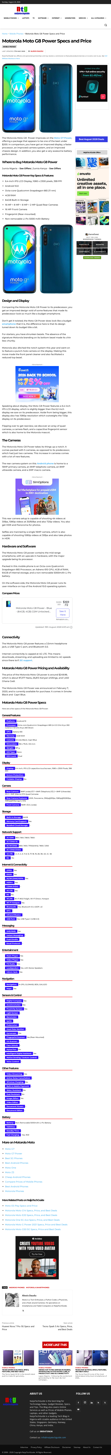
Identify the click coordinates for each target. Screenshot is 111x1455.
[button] (105, 25)
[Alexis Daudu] (12, 1302)
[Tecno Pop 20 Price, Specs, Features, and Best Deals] (92, 1357)
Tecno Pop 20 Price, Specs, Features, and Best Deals (91, 1371)
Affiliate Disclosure (52, 1447)
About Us (86, 1447)
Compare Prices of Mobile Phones (23, 1181)
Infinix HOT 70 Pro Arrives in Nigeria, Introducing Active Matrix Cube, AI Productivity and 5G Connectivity (55, 1371)
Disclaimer (66, 1447)
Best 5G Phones (14, 1158)
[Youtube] (78, 1409)
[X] (79, 51)
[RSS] (98, 1402)
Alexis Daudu (37, 51)
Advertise (24, 1447)
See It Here (62, 613)
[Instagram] (85, 1402)
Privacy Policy (36, 1447)
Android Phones (17, 1288)
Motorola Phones (14, 1191)
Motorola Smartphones (37, 1288)
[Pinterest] (86, 51)
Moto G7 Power (13, 1153)
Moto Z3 (9, 1172)
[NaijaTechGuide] (21, 10)
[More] (106, 51)
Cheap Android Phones (17, 1177)
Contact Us (97, 1447)
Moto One (10, 1167)
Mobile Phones (16, 33)
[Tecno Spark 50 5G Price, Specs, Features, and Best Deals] (19, 1357)
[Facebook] (72, 51)
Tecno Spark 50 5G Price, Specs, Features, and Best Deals (15, 1371)
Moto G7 (9, 1149)
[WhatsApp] (92, 51)
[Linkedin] (99, 51)
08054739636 (46, 1431)
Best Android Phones (16, 1163)
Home (5, 33)
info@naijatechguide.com (53, 1437)
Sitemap (77, 1447)
